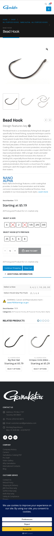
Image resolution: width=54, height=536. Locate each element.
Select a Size (9, 218)
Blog (4, 469)
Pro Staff (6, 458)
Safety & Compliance (11, 496)
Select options (13, 369)
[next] (50, 120)
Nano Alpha (45, 312)
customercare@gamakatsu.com (23, 423)
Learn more (43, 192)
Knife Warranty (8, 493)
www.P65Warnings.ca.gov (18, 302)
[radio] (6, 224)
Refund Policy (8, 482)
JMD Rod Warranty (10, 488)
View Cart (28, 268)
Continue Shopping (12, 268)
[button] (46, 4)
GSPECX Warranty (9, 491)
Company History (9, 449)
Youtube (10, 437)
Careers (6, 452)
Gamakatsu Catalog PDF (12, 455)
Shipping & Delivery (10, 485)
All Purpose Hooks (19, 312)
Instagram (15, 437)
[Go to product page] (14, 340)
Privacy (5, 499)
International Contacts (11, 466)
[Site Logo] (10, 7)
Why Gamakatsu (9, 463)
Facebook (5, 437)
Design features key (15, 125)
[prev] (46, 120)
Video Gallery (8, 460)
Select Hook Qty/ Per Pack (16, 232)
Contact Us (7, 480)
